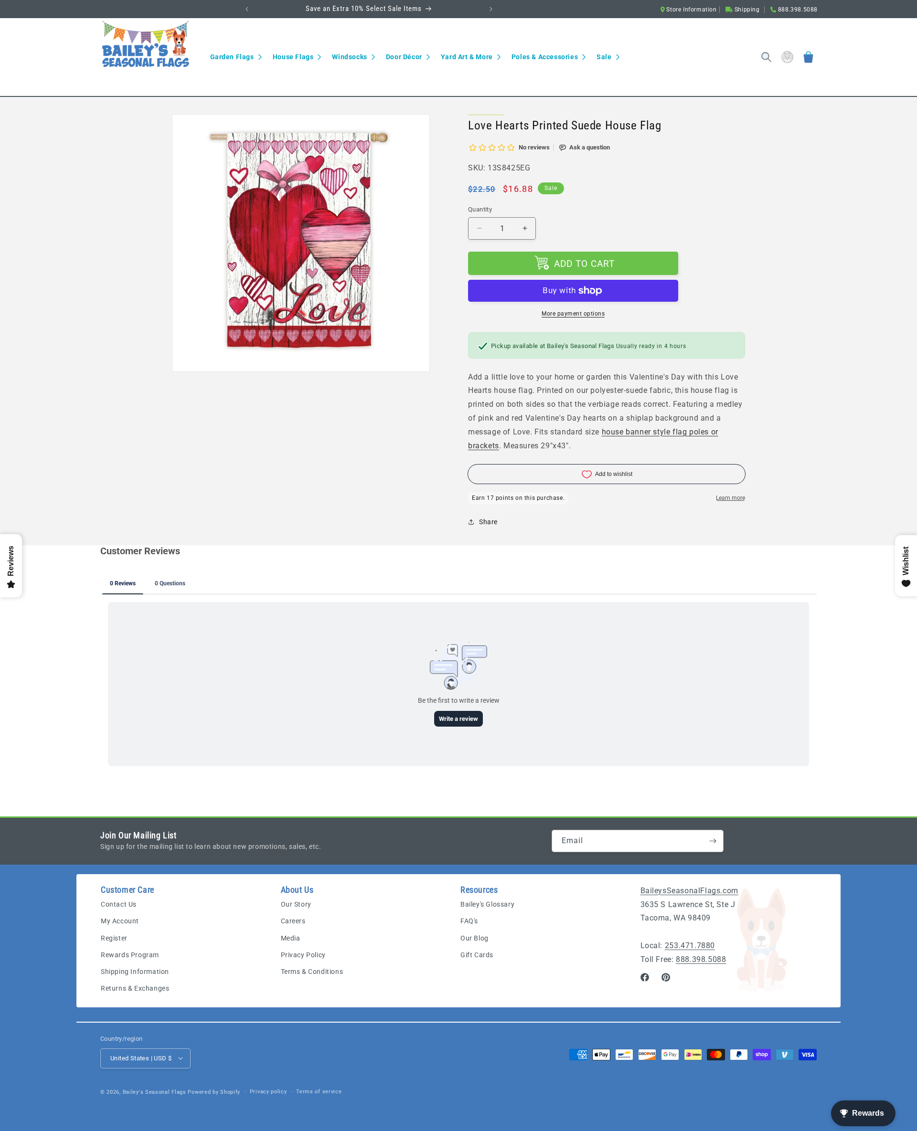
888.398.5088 (701, 959)
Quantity (480, 209)
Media (290, 938)
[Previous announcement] (246, 9)
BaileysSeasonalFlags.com (689, 890)
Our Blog (474, 938)
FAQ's (469, 921)
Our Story (296, 905)
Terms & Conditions (312, 971)
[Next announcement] (490, 9)
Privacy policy (268, 1091)
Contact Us (119, 905)
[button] (235, 57)
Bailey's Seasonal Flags (154, 1092)
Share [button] (488, 522)
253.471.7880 (690, 945)
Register (114, 938)
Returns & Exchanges (135, 989)
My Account (120, 921)
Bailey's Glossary (487, 905)
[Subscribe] (712, 841)
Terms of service (318, 1091)
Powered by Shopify (214, 1092)
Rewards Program (130, 955)
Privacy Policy (303, 955)
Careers (293, 921)
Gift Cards (476, 955)
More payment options (573, 313)
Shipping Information (135, 971)
